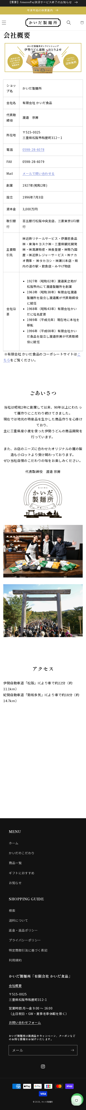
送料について (18, 920)
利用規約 (15, 960)
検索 (12, 910)
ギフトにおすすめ (22, 873)
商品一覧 (15, 863)
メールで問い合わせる (38, 173)
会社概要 (15, 985)
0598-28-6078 (33, 149)
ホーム (14, 843)
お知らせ (15, 883)
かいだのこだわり (22, 853)
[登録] (72, 1050)
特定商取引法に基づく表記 (28, 950)
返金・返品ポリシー (23, 930)
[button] (4, 22)
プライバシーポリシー (25, 940)
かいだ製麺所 (47, 1101)
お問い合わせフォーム (25, 1022)
